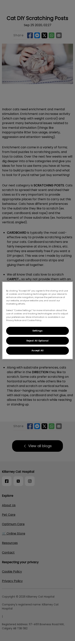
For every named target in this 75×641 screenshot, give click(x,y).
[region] (37, 320)
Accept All (38, 350)
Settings (37, 330)
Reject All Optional (38, 340)
